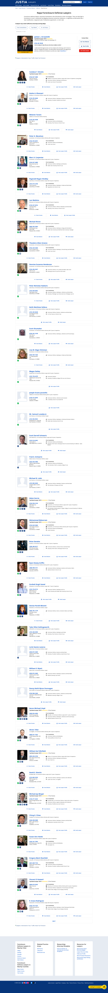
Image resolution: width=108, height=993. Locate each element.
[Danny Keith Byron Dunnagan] (22, 692)
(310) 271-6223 (33, 799)
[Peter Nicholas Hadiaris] (22, 290)
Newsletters (58, 5)
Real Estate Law (41, 952)
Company (63, 983)
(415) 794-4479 (33, 376)
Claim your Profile (81, 953)
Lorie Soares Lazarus (37, 647)
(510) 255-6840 (33, 98)
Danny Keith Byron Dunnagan (41, 688)
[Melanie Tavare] (22, 119)
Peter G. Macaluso (36, 136)
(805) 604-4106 (33, 756)
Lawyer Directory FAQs (82, 952)
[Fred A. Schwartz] (22, 461)
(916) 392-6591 (33, 141)
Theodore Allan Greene (38, 243)
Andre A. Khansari (36, 93)
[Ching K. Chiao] (22, 819)
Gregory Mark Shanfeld (38, 858)
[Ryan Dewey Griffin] (22, 567)
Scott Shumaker (35, 328)
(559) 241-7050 (33, 841)
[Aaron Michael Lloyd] (22, 712)
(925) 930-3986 (33, 462)
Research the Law (35, 5)
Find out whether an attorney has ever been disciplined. (63, 950)
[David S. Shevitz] (22, 776)
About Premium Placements (83, 955)
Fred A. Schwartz (35, 457)
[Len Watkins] (22, 204)
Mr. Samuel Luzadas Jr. (38, 414)
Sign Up (90, 2)
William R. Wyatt (35, 668)
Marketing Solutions (66, 5)
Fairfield (19, 952)
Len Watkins (34, 200)
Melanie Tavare (35, 115)
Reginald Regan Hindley (38, 179)
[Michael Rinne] (22, 226)
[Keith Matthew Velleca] (22, 311)
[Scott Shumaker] (22, 332)
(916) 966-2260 (33, 693)
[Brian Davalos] (22, 545)
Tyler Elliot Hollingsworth (39, 627)
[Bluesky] (31, 983)
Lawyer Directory (22, 8)
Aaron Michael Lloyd (37, 708)
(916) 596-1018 (33, 503)
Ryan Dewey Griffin (36, 563)
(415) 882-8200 (33, 483)
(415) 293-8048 (33, 312)
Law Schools (43, 5)
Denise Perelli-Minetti (37, 606)
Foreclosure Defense (31, 8)
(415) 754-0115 (33, 589)
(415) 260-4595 (33, 632)
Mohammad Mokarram (38, 520)
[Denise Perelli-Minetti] (22, 610)
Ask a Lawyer (26, 5)
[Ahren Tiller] (22, 734)
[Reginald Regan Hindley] (22, 183)
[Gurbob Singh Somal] (22, 588)
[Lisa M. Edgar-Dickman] (22, 354)
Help (67, 983)
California (38, 8)
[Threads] (29, 983)
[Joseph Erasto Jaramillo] (22, 397)
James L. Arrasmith (42, 37)
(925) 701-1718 (33, 610)
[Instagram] (28, 983)
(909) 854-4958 (33, 713)
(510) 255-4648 (33, 119)
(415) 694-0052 (33, 291)
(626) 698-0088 (33, 820)
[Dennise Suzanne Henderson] (22, 268)
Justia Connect (51, 983)
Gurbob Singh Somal (37, 584)
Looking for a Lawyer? (95, 987)
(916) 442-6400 (33, 248)
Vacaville (19, 954)
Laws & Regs (51, 5)
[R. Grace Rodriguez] (22, 905)
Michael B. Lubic (35, 478)
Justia (16, 8)
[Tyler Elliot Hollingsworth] (22, 631)
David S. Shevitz (35, 772)
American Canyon (21, 958)
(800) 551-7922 (33, 734)
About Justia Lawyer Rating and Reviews (83, 958)
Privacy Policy (81, 983)
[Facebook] (26, 983)
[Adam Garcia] (22, 502)
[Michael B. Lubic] (22, 482)
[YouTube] (24, 983)
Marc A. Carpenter (36, 157)
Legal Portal (58, 983)
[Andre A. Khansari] (22, 97)
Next (54, 921)
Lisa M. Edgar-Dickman (38, 350)
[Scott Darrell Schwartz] (22, 439)
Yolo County (20, 973)
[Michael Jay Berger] (22, 798)
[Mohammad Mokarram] (22, 524)
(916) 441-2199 (33, 333)
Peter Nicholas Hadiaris (38, 286)
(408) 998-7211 (33, 568)
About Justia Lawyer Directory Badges (82, 949)
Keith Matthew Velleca (38, 307)
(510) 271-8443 (33, 398)
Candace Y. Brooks (36, 72)
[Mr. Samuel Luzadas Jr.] (22, 418)
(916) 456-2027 (33, 269)
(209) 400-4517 (33, 546)
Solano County (20, 971)
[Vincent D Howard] (22, 883)
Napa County (20, 969)
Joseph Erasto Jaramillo (38, 393)
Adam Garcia (34, 498)
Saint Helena (20, 960)
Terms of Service (73, 983)
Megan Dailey (34, 371)
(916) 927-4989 (33, 77)
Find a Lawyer (18, 5)
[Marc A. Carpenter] (22, 161)
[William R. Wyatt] (22, 672)
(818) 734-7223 (33, 906)
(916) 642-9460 (33, 525)
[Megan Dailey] (22, 375)
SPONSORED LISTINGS (21, 31)
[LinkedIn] (22, 983)
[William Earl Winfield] (22, 755)
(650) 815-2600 (33, 652)
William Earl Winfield (37, 751)
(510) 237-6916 (33, 205)
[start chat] (104, 987)
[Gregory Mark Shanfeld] (22, 862)
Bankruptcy (40, 948)
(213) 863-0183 (33, 777)
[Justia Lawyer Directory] (21, 2)
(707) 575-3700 (33, 184)
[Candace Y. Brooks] (22, 76)
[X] (33, 983)
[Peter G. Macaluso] (22, 140)
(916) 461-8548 (38, 43)
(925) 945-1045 (33, 355)
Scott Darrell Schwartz (38, 435)
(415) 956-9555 (33, 419)
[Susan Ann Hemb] (22, 841)
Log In (84, 2)
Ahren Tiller (34, 730)
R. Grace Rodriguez (36, 901)
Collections (40, 950)
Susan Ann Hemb (36, 837)
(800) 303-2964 (33, 226)
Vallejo (19, 950)
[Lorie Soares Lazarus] (22, 651)
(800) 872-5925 (33, 884)
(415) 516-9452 (33, 440)
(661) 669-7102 (33, 863)
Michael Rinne (34, 222)
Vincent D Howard (36, 879)
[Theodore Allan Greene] (22, 247)
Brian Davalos (34, 541)
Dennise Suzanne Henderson (40, 264)
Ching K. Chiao (35, 815)
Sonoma (19, 956)
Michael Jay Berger (36, 794)
